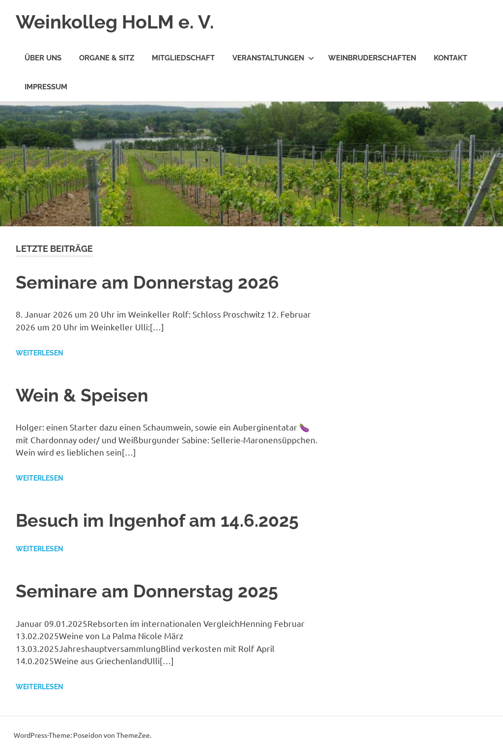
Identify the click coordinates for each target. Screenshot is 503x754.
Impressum (46, 86)
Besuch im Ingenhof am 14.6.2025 (157, 520)
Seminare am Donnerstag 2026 (147, 282)
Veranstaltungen (268, 58)
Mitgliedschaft (183, 58)
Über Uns (43, 58)
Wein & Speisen (82, 395)
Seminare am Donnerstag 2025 (147, 591)
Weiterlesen (39, 353)
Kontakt (450, 58)
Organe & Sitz (106, 58)
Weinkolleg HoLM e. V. (115, 22)
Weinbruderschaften (372, 58)
